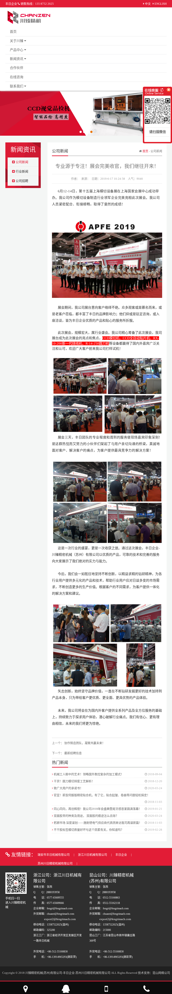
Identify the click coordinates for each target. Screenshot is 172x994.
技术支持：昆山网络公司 (154, 972)
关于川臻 (17, 41)
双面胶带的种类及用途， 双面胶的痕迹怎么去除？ (85, 815)
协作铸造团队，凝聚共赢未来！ (84, 743)
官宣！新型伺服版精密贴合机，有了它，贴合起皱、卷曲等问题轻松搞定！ (101, 795)
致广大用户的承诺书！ (68, 788)
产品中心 (17, 50)
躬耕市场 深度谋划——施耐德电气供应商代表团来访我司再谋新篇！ (97, 822)
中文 (148, 3)
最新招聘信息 (73, 753)
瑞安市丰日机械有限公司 (54, 854)
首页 (13, 31)
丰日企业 (121, 854)
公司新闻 (21, 162)
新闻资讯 (17, 59)
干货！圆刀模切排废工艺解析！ (74, 781)
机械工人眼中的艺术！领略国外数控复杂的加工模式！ (88, 774)
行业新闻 (21, 171)
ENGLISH (161, 3)
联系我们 (17, 86)
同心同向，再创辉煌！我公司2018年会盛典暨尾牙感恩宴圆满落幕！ (97, 808)
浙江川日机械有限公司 (93, 854)
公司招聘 (21, 181)
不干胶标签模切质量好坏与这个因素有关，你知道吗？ (88, 829)
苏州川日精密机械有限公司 (55, 863)
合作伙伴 (16, 68)
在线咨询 (16, 77)
